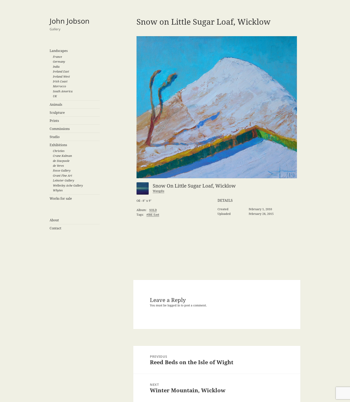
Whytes (58, 190)
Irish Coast (60, 81)
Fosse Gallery (61, 170)
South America (63, 91)
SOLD (153, 210)
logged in (174, 305)
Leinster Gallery (63, 180)
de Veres (58, 166)
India (56, 67)
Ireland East (61, 71)
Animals (56, 104)
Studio (55, 137)
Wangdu (158, 191)
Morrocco (59, 86)
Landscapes (59, 51)
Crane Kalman (62, 156)
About (54, 220)
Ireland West (61, 76)
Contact (55, 228)
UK (55, 96)
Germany (59, 61)
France (57, 57)
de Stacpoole (61, 161)
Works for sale (61, 198)
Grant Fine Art (62, 175)
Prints (54, 120)
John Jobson (70, 21)
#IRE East (152, 214)
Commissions (60, 129)
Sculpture (57, 112)
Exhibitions (58, 145)
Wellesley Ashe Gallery (68, 185)
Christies (59, 151)
